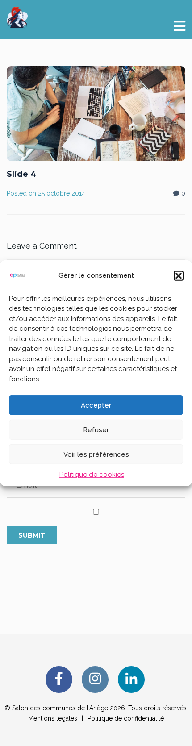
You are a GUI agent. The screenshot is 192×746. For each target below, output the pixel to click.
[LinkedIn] (131, 679)
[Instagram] (95, 679)
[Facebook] (59, 679)
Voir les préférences (96, 454)
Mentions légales (52, 718)
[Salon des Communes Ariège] (17, 17)
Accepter (96, 405)
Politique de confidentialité (126, 718)
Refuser (96, 429)
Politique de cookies (91, 475)
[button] (178, 275)
